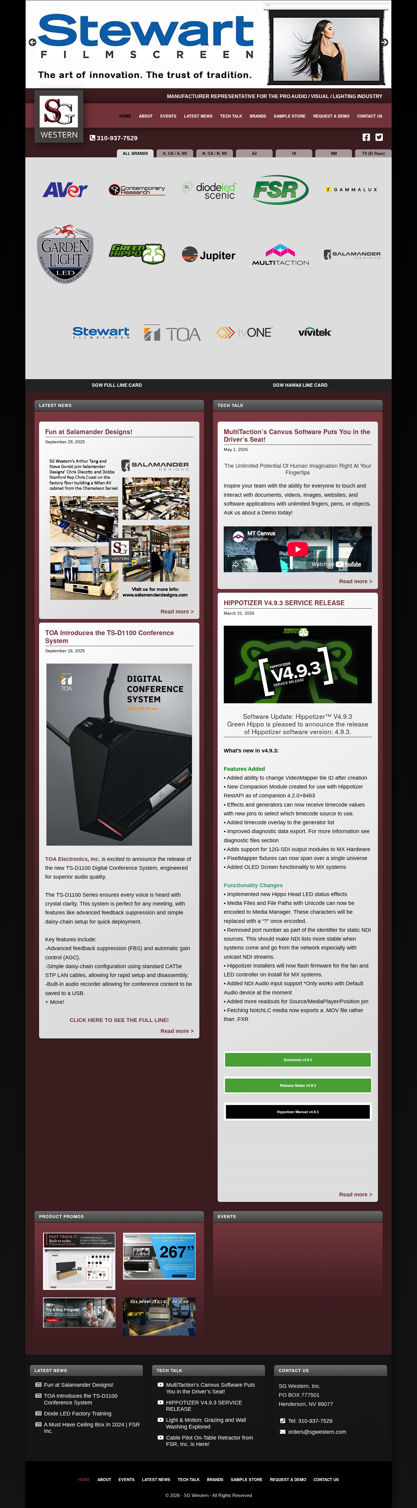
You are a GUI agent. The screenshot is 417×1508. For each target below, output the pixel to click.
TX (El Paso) (373, 153)
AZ (254, 153)
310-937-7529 (117, 137)
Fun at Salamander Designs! (88, 431)
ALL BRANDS (135, 153)
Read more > (177, 612)
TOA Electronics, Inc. (72, 859)
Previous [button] (33, 42)
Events (227, 1216)
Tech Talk (231, 405)
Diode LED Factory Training (77, 1414)
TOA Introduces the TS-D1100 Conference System (109, 636)
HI (294, 153)
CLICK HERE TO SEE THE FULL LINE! (119, 1020)
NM (334, 153)
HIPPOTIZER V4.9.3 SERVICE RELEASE (284, 602)
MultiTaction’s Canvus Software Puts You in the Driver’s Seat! (297, 435)
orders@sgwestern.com (317, 1432)
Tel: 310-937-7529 (310, 1421)
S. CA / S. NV (175, 153)
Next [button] (384, 42)
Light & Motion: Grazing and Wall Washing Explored (206, 1423)
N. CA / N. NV (214, 153)
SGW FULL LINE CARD (117, 385)
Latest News (55, 405)
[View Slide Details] (208, 44)
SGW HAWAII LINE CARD (300, 385)
